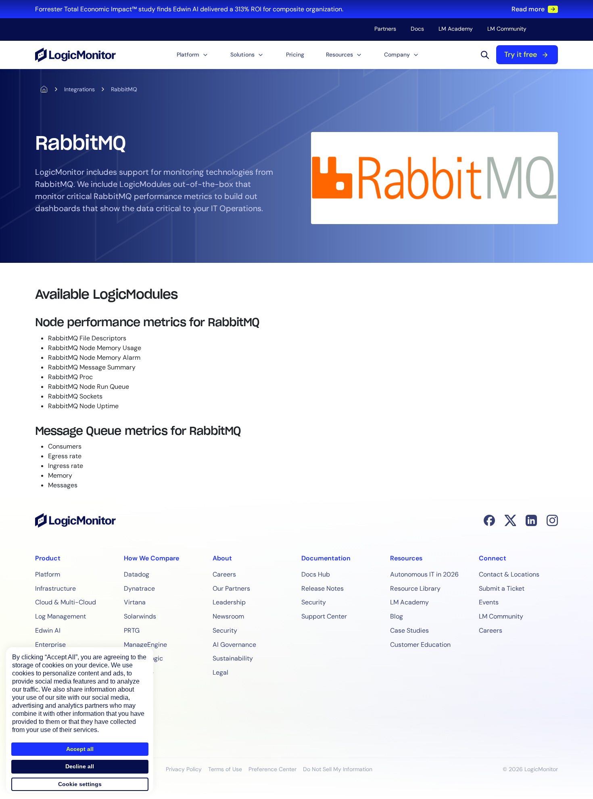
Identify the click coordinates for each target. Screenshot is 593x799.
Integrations (79, 89)
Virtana (135, 602)
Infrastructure (55, 588)
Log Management (60, 616)
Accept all (80, 749)
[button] (193, 54)
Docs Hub (315, 574)
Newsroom (228, 616)
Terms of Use (225, 769)
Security (225, 630)
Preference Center (272, 769)
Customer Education (420, 644)
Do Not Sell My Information (337, 769)
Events (489, 602)
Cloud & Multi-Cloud (65, 602)
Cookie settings (80, 784)
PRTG (132, 630)
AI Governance (234, 644)
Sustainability (233, 658)
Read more (528, 9)
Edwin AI (48, 630)
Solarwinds (140, 616)
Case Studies (409, 630)
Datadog (136, 574)
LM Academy (455, 28)
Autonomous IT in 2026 (424, 574)
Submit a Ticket (501, 588)
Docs (417, 28)
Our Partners (231, 588)
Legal (220, 672)
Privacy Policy (184, 769)
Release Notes (322, 588)
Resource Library (415, 588)
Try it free (520, 54)
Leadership (229, 602)
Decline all (79, 766)
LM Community (506, 28)
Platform (47, 574)
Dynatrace (139, 588)
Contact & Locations (509, 574)
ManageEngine (145, 644)
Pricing (295, 54)
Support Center (324, 616)
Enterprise (50, 644)
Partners (385, 28)
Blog (396, 616)
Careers (224, 574)
